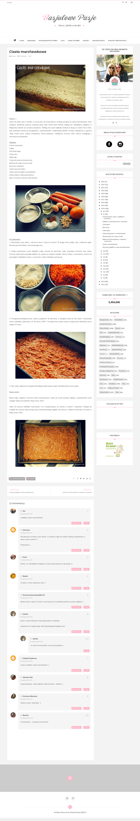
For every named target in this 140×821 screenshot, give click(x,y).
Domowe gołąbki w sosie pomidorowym (116, 247)
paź (104, 251)
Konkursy (119, 337)
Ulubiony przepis (113, 388)
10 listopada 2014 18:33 (36, 641)
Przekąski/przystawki (48, 40)
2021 (103, 188)
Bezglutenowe (104, 320)
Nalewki (102, 354)
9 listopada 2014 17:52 (26, 699)
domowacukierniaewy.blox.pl (34, 595)
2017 (103, 199)
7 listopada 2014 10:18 (26, 513)
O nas (21, 40)
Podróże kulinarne (105, 362)
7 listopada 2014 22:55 (26, 598)
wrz (104, 254)
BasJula (13, 56)
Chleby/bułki (119, 320)
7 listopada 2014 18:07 (26, 532)
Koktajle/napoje (105, 337)
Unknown (26, 530)
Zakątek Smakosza (30, 658)
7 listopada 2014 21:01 (26, 579)
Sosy (101, 384)
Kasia (25, 557)
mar (104, 272)
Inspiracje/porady (113, 332)
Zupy (63, 40)
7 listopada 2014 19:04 (26, 560)
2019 (103, 193)
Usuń (86, 523)
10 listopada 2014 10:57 (26, 718)
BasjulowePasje (75, 812)
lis (104, 214)
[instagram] (126, 2)
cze (104, 263)
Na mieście (103, 349)
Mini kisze (106, 227)
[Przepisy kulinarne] (115, 449)
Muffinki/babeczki (117, 345)
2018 (103, 196)
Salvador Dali (28, 677)
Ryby (113, 375)
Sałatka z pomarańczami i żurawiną (115, 221)
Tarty (123, 384)
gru (104, 211)
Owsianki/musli (114, 354)
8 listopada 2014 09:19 (26, 617)
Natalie (25, 576)
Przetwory (122, 371)
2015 (103, 205)
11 (30, 56)
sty (104, 278)
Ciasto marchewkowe (110, 244)
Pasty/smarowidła (105, 358)
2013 (103, 281)
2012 (103, 284)
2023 (103, 181)
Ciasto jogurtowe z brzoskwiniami (114, 233)
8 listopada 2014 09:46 (26, 661)
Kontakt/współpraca (117, 40)
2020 (103, 190)
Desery (86, 40)
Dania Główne (74, 40)
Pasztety (120, 358)
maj (104, 266)
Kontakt (9, 2)
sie (104, 257)
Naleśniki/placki (117, 349)
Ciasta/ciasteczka (18, 478)
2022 (103, 184)
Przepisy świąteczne (106, 371)
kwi (104, 269)
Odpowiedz (76, 523)
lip (104, 260)
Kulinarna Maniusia (30, 696)
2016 (103, 202)
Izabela (25, 614)
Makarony (103, 345)
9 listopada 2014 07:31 (26, 680)
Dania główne (104, 328)
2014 (103, 208)
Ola (24, 511)
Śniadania (31, 40)
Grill (101, 332)
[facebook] (123, 2)
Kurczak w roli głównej (107, 341)
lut (104, 275)
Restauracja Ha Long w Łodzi (113, 236)
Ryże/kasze (104, 379)
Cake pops (106, 230)
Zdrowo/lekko (98, 40)
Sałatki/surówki (118, 379)
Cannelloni (106, 224)
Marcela (26, 715)
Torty (101, 388)
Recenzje (103, 375)
